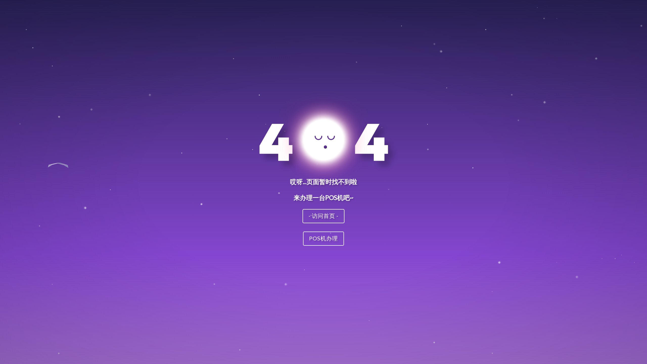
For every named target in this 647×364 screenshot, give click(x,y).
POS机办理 (323, 238)
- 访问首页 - (323, 215)
